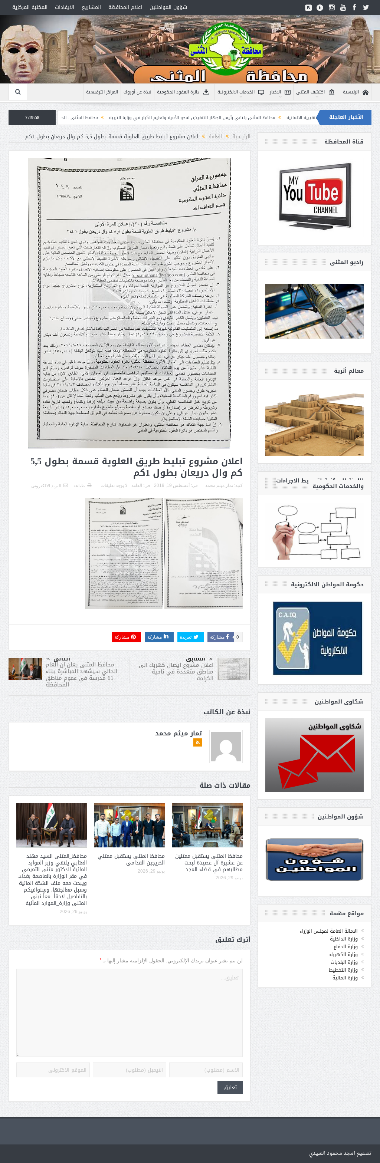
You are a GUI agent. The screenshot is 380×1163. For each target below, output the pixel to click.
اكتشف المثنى (310, 92)
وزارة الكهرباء (343, 954)
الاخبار (275, 92)
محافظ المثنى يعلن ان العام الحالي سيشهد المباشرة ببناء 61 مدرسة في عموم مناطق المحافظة (81, 674)
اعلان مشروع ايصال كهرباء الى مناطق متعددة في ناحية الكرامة (176, 671)
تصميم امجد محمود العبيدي (340, 1154)
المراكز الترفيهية (102, 92)
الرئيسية (351, 92)
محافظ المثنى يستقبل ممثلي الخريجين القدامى (131, 859)
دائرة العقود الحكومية (178, 92)
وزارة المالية (345, 977)
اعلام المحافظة (125, 7)
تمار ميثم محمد (219, 485)
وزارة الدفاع (346, 946)
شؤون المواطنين (168, 7)
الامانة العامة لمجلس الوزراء (329, 931)
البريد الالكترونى (46, 485)
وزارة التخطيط (343, 970)
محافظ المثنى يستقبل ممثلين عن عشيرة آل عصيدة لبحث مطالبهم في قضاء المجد (209, 862)
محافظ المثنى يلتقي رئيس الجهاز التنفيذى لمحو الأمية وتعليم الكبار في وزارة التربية (247, 117)
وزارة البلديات (344, 962)
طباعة (79, 485)
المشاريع (91, 7)
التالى (61, 658)
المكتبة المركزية (30, 7)
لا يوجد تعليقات (114, 485)
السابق (196, 658)
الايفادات (64, 7)
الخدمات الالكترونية (236, 92)
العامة (136, 485)
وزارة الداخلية (344, 938)
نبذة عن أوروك (137, 92)
